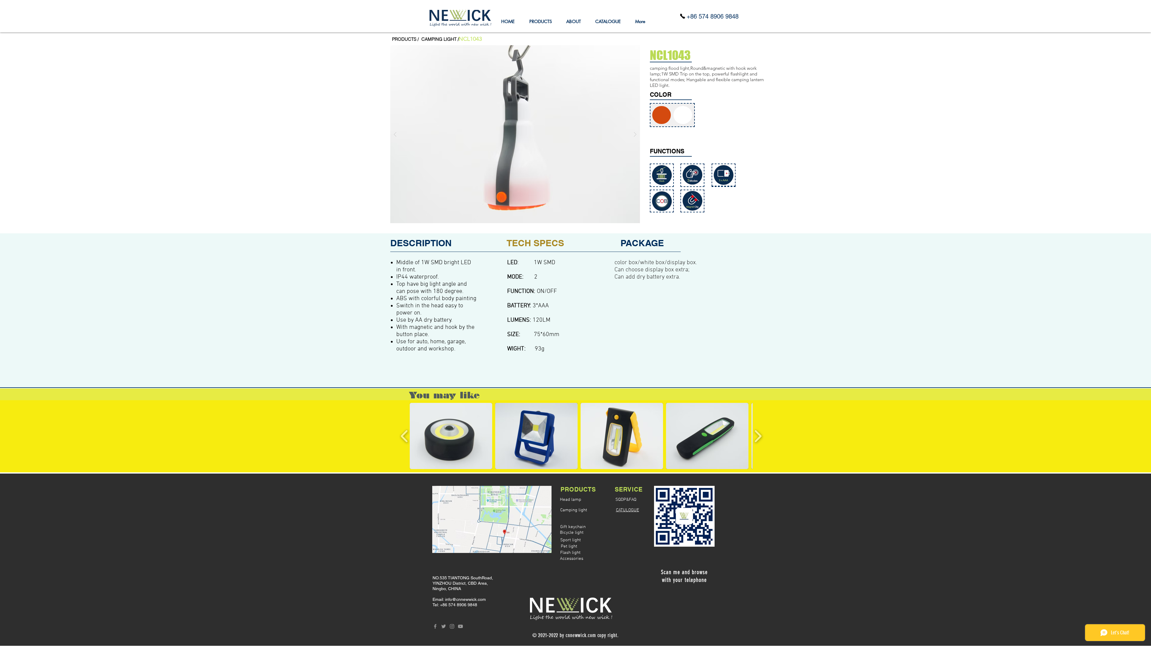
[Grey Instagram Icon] (452, 626)
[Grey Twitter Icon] (444, 626)
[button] (470, 39)
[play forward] (758, 436)
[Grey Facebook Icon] (435, 626)
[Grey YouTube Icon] (460, 626)
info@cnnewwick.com (465, 599)
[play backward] (404, 436)
